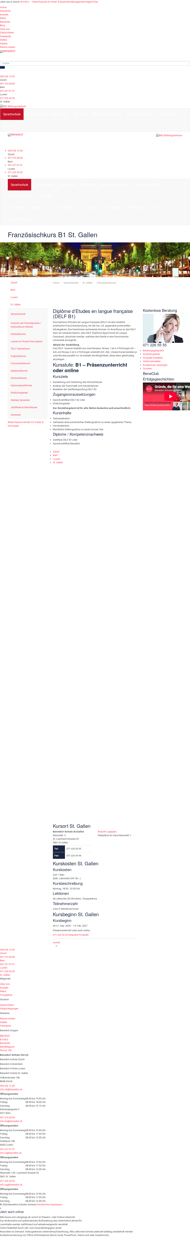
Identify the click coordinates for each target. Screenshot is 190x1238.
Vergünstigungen (9, 1008)
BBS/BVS (5, 1035)
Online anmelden (152, 361)
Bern (13, 289)
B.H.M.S (4, 1039)
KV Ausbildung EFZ (139, 114)
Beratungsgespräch (153, 350)
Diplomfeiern (7, 32)
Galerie (3, 43)
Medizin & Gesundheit (106, 114)
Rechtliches (43, 1204)
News (3, 18)
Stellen (3, 39)
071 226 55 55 (7, 98)
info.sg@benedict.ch (11, 1184)
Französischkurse (106, 282)
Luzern (14, 297)
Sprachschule (12, 114)
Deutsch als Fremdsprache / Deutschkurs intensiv (26, 325)
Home (3, 7)
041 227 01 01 (7, 90)
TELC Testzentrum (20, 348)
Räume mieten (7, 47)
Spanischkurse (19, 378)
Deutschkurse (18, 334)
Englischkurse (18, 356)
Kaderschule (60, 114)
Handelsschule (36, 114)
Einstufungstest (19, 392)
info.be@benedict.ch (11, 1121)
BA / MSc (80, 114)
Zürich (14, 282)
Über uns (5, 29)
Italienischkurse (19, 370)
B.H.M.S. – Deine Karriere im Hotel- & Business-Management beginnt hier (59, 1)
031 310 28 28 (7, 83)
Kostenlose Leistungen (155, 365)
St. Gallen (16, 304)
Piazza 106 (6, 1050)
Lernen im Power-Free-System (26, 341)
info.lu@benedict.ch (11, 1153)
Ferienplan (5, 36)
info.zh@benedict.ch (11, 1089)
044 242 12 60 (7, 76)
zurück (56, 942)
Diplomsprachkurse (21, 385)
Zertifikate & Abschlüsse (24, 407)
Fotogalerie (6, 995)
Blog (2, 25)
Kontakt (4, 14)
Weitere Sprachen (20, 400)
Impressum (56, 1204)
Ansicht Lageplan (62, 484)
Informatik (9, 126)
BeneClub (5, 21)
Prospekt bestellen (153, 357)
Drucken (147, 368)
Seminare (16, 414)
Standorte (5, 10)
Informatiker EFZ (168, 114)
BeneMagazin (7, 1046)
